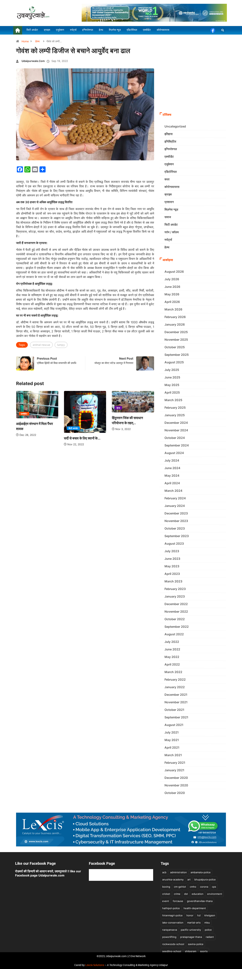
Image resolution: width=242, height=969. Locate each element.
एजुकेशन (169, 164)
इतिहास (168, 134)
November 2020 (176, 785)
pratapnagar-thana (191, 936)
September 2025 (176, 355)
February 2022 (175, 679)
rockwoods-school (173, 944)
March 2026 (173, 309)
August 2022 (174, 634)
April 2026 (172, 302)
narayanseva (169, 929)
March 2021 (173, 755)
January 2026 (174, 324)
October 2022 (174, 619)
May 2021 (171, 740)
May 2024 (171, 475)
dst (186, 893)
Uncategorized (175, 126)
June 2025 (172, 377)
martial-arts (194, 922)
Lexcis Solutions (94, 965)
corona (204, 886)
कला (167, 179)
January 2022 (174, 687)
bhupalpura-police (205, 879)
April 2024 (172, 483)
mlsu (207, 922)
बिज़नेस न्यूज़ (171, 209)
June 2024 (172, 468)
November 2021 (176, 702)
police (208, 929)
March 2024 (173, 491)
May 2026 (171, 294)
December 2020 (176, 778)
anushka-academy (173, 879)
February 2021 (174, 762)
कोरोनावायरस (171, 187)
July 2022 (171, 642)
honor (189, 915)
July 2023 (171, 551)
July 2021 (171, 732)
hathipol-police (171, 908)
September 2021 (176, 717)
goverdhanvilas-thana (200, 901)
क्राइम (168, 194)
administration (178, 872)
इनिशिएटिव (170, 141)
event (165, 901)
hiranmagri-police (172, 915)
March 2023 (173, 581)
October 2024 (174, 438)
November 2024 (176, 430)
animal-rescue (41, 344)
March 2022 (173, 672)
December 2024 (176, 423)
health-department (195, 908)
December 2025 (176, 332)
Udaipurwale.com (33, 61)
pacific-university (191, 929)
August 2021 (173, 725)
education (197, 893)
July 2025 (171, 370)
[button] (222, 30)
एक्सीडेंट (24, 413)
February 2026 (175, 317)
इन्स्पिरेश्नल (170, 149)
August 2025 (174, 362)
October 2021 (174, 710)
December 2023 (176, 513)
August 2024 (174, 453)
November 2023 (176, 521)
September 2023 (176, 536)
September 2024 (176, 445)
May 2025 (171, 385)
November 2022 (176, 611)
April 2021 (171, 747)
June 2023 (172, 559)
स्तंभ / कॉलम (171, 232)
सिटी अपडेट (73, 428)
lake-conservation (172, 922)
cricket (166, 893)
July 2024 (171, 460)
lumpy (61, 344)
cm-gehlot (180, 886)
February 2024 (175, 498)
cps (214, 886)
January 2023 (174, 596)
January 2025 (174, 415)
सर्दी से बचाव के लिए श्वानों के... (82, 438)
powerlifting (169, 936)
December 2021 (175, 694)
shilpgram (190, 951)
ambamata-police (201, 872)
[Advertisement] (193, 82)
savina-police (195, 944)
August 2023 (174, 543)
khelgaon (209, 915)
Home (25, 41)
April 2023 (172, 574)
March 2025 (173, 400)
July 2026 (171, 279)
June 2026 (172, 287)
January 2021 (174, 770)
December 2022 (176, 604)
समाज (167, 217)
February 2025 (175, 407)
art (189, 879)
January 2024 (174, 506)
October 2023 (174, 528)
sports (204, 951)
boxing (166, 886)
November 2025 (176, 339)
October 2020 (174, 793)
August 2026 (174, 271)
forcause (178, 901)
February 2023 (175, 589)
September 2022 (176, 626)
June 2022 (172, 649)
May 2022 (171, 657)
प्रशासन (169, 202)
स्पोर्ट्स (168, 240)
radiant (210, 936)
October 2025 (174, 347)
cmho (193, 886)
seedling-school (171, 951)
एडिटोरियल (170, 172)
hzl (199, 915)
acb (164, 872)
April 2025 (172, 392)
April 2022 (172, 664)
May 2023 (171, 566)
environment (214, 893)
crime (177, 893)
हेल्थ (37, 41)
